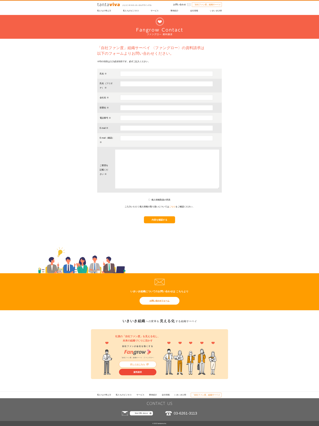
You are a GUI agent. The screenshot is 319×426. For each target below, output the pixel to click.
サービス (155, 11)
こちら (172, 206)
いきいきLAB (216, 11)
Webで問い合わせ (141, 413)
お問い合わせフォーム (159, 301)
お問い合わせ (179, 4)
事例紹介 (174, 11)
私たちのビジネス (131, 11)
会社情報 (194, 11)
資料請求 (137, 372)
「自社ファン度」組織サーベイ (207, 4)
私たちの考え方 (104, 11)
